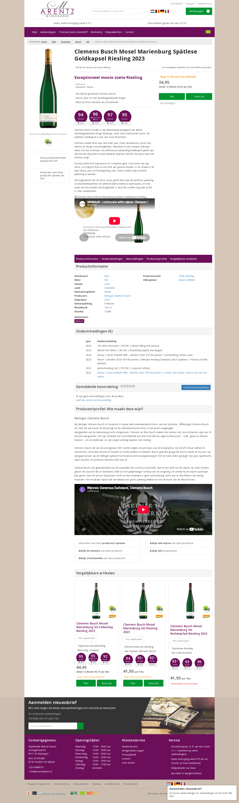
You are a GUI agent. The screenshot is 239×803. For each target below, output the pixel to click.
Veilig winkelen (81, 783)
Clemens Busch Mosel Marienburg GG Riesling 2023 (140, 628)
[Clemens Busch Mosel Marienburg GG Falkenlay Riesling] (96, 601)
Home (44, 41)
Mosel (78, 41)
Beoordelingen (134, 258)
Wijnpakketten (113, 32)
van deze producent (101, 550)
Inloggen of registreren (38, 783)
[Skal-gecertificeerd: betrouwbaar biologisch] (208, 31)
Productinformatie (87, 258)
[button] (80, 116)
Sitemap (97, 783)
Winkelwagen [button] (199, 11)
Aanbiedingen (48, 32)
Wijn (34, 32)
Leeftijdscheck (112, 783)
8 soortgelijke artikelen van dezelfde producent (186, 67)
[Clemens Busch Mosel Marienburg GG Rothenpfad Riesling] (190, 601)
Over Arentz (128, 762)
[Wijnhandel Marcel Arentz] (57, 9)
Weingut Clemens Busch (117, 295)
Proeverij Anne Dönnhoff (73, 32)
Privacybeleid (129, 754)
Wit (87, 41)
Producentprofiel (157, 258)
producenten (163, 550)
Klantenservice (205, 3)
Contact (129, 32)
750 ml (108, 307)
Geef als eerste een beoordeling (93, 400)
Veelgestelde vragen (133, 750)
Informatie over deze (102, 543)
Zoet (107, 283)
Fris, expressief (87, 638)
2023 (107, 299)
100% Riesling (186, 276)
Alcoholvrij (96, 32)
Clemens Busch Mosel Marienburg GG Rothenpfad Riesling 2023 (188, 629)
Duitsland (65, 41)
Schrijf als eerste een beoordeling (92, 67)
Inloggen (190, 3)
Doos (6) (199, 96)
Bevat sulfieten (187, 279)
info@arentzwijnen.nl (40, 771)
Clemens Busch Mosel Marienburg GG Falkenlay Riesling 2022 (94, 627)
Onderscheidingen (112, 258)
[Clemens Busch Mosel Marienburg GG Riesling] (143, 601)
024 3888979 (36, 767)
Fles (172, 96)
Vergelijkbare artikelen (183, 258)
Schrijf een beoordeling (196, 387)
